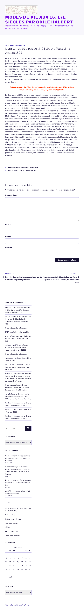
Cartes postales (10, 515)
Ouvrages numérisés (12, 531)
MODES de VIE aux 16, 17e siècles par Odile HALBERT (39, 19)
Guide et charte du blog (19, 328)
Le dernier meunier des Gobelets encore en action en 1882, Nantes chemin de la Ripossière (17, 387)
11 (10, 562)
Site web (8, 248)
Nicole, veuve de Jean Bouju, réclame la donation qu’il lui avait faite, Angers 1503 (18, 482)
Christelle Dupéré (11, 416)
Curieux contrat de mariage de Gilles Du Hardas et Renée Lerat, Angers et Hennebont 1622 (17, 310)
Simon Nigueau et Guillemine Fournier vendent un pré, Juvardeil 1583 (18, 338)
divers (11, 167)
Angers (29, 170)
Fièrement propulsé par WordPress (17, 605)
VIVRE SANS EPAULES (13, 535)
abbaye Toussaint (16, 170)
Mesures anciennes (11, 523)
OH (24, 45)
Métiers (7, 527)
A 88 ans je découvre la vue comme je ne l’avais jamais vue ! (17, 367)
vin (34, 170)
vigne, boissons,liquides (26, 167)
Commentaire (11, 195)
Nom (7, 225)
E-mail (8, 236)
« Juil (10, 577)
